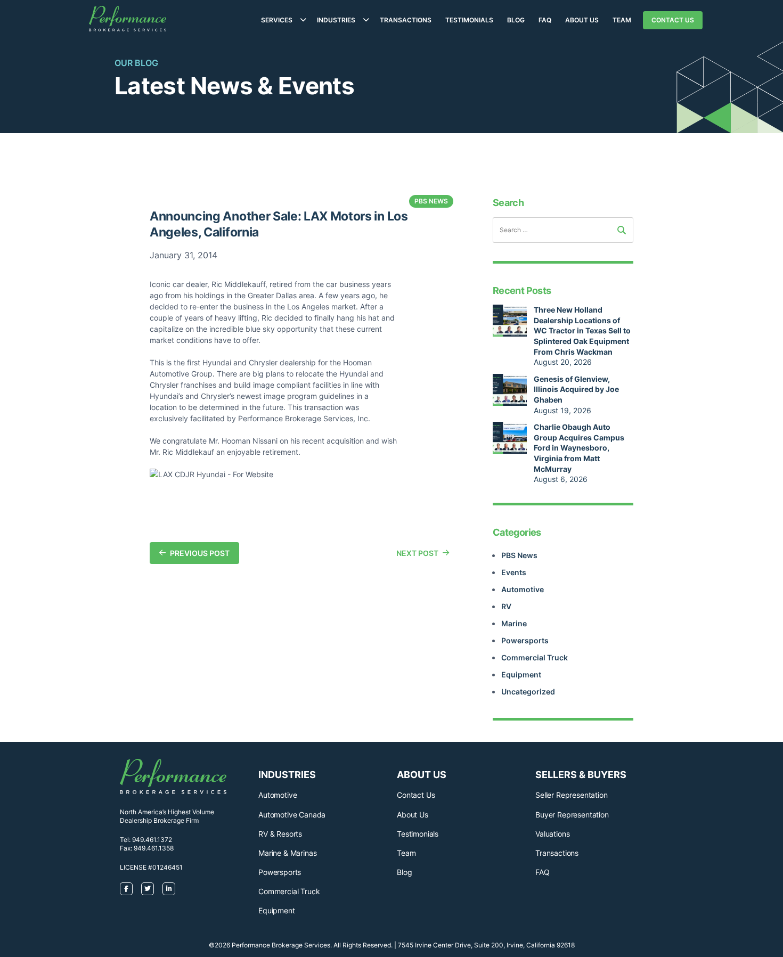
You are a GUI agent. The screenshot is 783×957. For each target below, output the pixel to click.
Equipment (521, 674)
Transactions (405, 20)
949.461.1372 (152, 840)
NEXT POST (417, 553)
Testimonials (469, 20)
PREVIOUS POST (200, 553)
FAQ (545, 20)
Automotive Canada (291, 814)
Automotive (522, 589)
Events (513, 572)
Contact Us (672, 20)
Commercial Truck (534, 657)
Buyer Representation (572, 814)
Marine (514, 623)
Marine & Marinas (287, 852)
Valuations (552, 833)
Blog (516, 20)
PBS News (519, 555)
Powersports (525, 640)
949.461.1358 (154, 848)
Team (622, 20)
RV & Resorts (280, 833)
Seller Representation (571, 794)
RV (506, 606)
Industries (336, 20)
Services (276, 20)
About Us (582, 20)
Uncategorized (528, 691)
